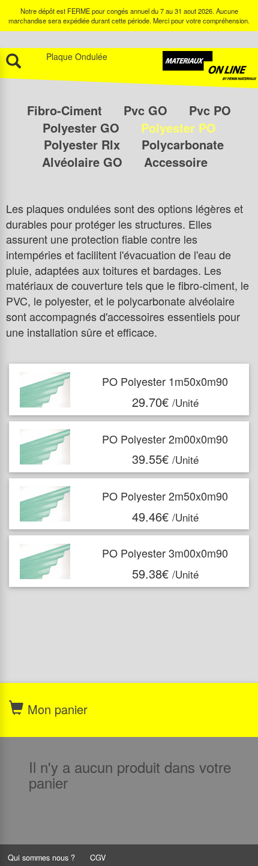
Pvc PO (210, 110)
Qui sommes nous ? (41, 857)
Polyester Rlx (84, 144)
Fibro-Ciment (66, 110)
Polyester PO (178, 127)
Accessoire (176, 161)
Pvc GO (147, 110)
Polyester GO (83, 127)
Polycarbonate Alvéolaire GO (133, 153)
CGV (98, 857)
